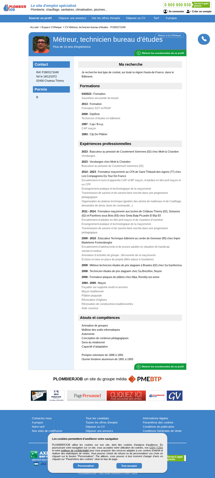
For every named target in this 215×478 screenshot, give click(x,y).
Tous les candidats (97, 418)
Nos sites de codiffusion (47, 431)
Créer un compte (201, 11)
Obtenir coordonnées (162, 53)
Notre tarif (38, 426)
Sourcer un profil (40, 18)
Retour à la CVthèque (169, 35)
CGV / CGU (156, 447)
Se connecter (176, 11)
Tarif (156, 18)
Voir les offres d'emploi (106, 18)
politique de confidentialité (75, 450)
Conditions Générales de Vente (162, 431)
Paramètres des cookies (158, 422)
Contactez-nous (42, 418)
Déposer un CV (135, 18)
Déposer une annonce (72, 18)
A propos (171, 18)
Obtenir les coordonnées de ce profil (162, 366)
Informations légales (155, 418)
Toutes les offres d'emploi (102, 422)
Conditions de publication (158, 426)
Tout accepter (129, 465)
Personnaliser (86, 465)
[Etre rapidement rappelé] (202, 39)
